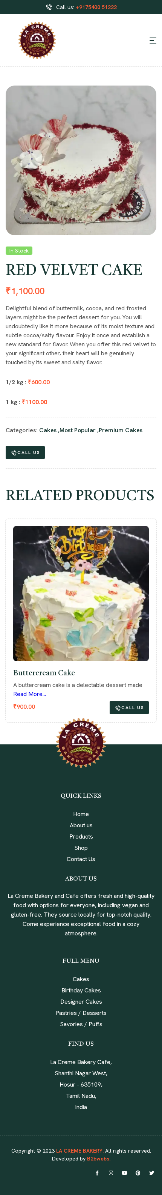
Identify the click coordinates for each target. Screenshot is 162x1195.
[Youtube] (124, 1173)
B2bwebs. (98, 1158)
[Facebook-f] (97, 1173)
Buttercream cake (44, 673)
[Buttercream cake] (81, 593)
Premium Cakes (120, 430)
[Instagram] (111, 1173)
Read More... (29, 694)
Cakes (48, 430)
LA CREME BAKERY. (80, 1150)
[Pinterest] (138, 1173)
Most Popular (78, 430)
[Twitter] (151, 1173)
